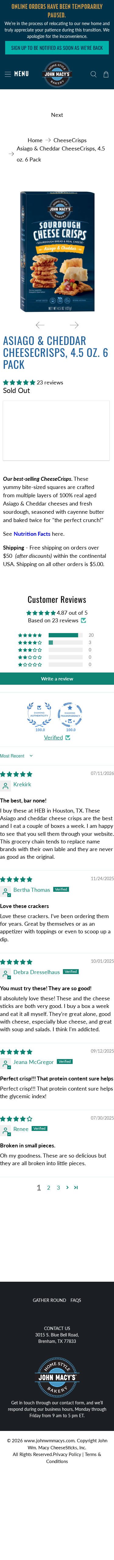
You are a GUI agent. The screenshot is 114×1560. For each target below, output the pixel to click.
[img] (16, 774)
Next (57, 114)
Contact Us (57, 1328)
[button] (19, 382)
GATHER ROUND (49, 1300)
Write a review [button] (57, 678)
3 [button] (58, 1187)
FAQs (76, 1300)
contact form (72, 1402)
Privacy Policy (67, 1454)
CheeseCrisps (70, 140)
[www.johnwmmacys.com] (57, 74)
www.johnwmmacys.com (49, 1440)
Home (35, 140)
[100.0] (39, 714)
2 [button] (48, 1187)
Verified (53, 737)
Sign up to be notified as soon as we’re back (57, 47)
